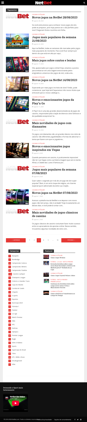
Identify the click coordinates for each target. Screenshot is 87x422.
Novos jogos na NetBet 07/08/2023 (54, 193)
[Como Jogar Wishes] (46, 257)
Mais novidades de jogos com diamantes (51, 124)
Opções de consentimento (62, 420)
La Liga (59, 262)
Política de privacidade (44, 420)
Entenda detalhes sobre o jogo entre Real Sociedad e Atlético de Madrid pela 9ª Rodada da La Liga (63, 267)
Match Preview (68, 262)
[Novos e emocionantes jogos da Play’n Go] (17, 104)
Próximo (70, 240)
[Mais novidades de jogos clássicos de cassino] (17, 211)
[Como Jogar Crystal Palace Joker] (46, 275)
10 (57, 240)
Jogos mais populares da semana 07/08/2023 (54, 171)
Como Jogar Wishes (58, 258)
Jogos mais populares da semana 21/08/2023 (54, 38)
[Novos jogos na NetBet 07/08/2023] (17, 197)
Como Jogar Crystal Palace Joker (63, 275)
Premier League (56, 282)
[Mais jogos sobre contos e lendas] (17, 64)
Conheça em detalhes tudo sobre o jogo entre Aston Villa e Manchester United (62, 285)
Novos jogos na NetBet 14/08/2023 (54, 80)
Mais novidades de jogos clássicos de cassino (55, 214)
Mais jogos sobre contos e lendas (54, 60)
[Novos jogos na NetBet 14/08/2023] (17, 84)
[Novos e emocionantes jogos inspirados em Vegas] (17, 150)
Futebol (53, 262)
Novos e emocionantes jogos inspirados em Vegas (51, 148)
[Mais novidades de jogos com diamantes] (17, 121)
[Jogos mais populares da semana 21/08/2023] (17, 41)
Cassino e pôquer (38, 14)
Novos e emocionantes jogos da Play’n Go (53, 101)
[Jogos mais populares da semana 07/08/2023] (17, 168)
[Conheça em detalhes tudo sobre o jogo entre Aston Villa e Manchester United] (46, 281)
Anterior (16, 240)
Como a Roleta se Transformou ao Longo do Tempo (63, 294)
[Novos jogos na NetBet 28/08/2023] (17, 16)
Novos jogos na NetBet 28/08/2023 (54, 17)
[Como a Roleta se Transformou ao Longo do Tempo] (46, 293)
